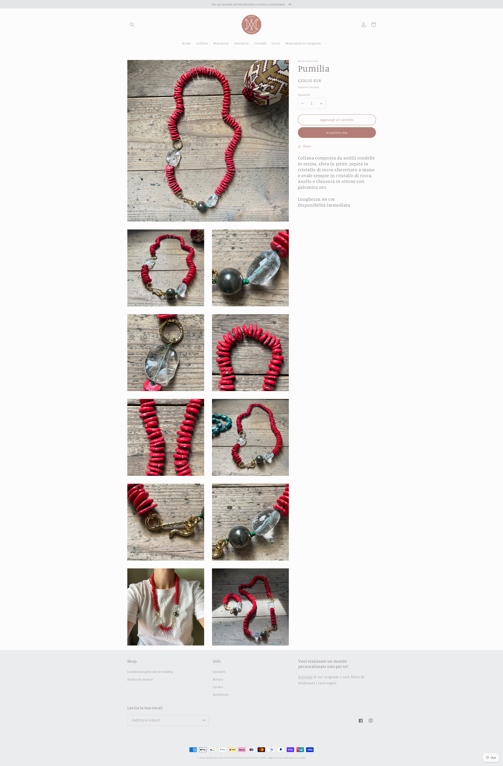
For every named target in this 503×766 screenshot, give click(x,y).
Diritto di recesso (140, 679)
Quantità (304, 95)
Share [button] (307, 146)
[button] (132, 25)
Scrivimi (305, 677)
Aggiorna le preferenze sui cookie (286, 757)
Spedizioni (221, 694)
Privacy (218, 679)
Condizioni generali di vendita (150, 672)
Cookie (218, 687)
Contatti (219, 672)
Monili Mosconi (214, 757)
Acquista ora (336, 133)
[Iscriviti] (203, 720)
